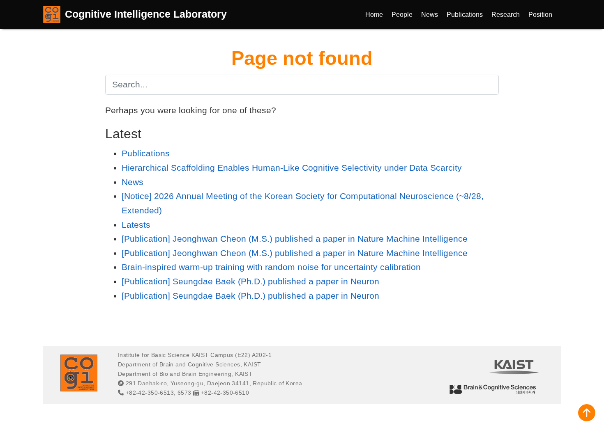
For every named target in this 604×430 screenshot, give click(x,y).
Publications (146, 153)
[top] (586, 412)
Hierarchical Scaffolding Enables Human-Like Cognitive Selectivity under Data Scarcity (292, 167)
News (132, 182)
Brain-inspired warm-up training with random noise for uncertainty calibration (271, 267)
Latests (136, 224)
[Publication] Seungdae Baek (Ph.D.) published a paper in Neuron (250, 281)
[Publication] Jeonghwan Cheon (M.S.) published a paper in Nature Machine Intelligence (295, 238)
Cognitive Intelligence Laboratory (146, 14)
